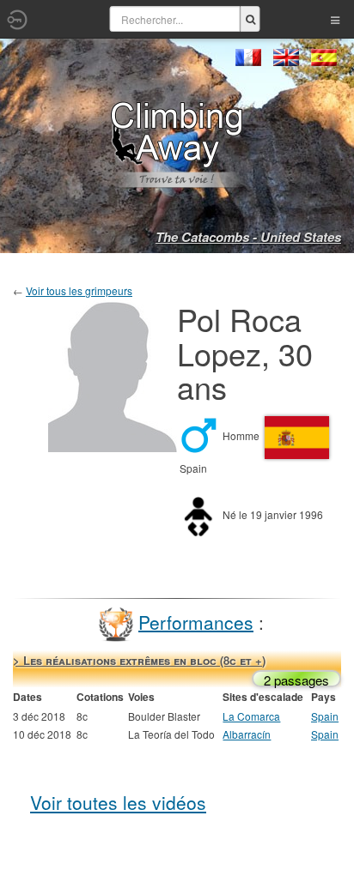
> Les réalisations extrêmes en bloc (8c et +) (139, 660)
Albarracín (247, 734)
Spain (325, 716)
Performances (195, 621)
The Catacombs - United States (248, 236)
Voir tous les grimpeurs (79, 290)
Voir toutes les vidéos (118, 802)
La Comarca (251, 716)
